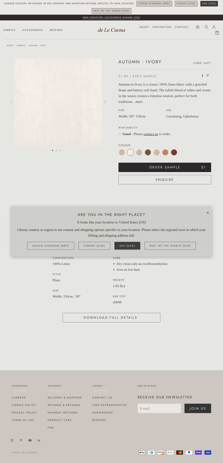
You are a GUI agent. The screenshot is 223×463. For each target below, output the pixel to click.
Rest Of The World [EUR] (111, 10)
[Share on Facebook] (202, 75)
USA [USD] (209, 3)
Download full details (110, 317)
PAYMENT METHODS (63, 412)
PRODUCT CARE (60, 420)
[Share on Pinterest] (207, 75)
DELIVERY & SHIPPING (65, 397)
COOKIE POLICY (24, 405)
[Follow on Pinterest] (21, 440)
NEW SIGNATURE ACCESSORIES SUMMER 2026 (111, 17)
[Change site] (197, 27)
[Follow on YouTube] (30, 440)
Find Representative (109, 405)
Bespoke (99, 420)
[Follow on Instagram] (12, 440)
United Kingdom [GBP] (154, 3)
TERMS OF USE (23, 420)
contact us (151, 134)
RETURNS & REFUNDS (64, 405)
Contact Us (102, 397)
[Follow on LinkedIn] (39, 440)
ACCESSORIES (32, 30)
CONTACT (182, 27)
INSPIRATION (161, 27)
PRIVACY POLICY (24, 412)
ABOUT (144, 27)
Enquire (165, 179)
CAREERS (19, 397)
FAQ (51, 427)
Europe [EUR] (186, 3)
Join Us (198, 408)
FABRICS (9, 30)
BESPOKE (56, 30)
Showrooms (102, 412)
